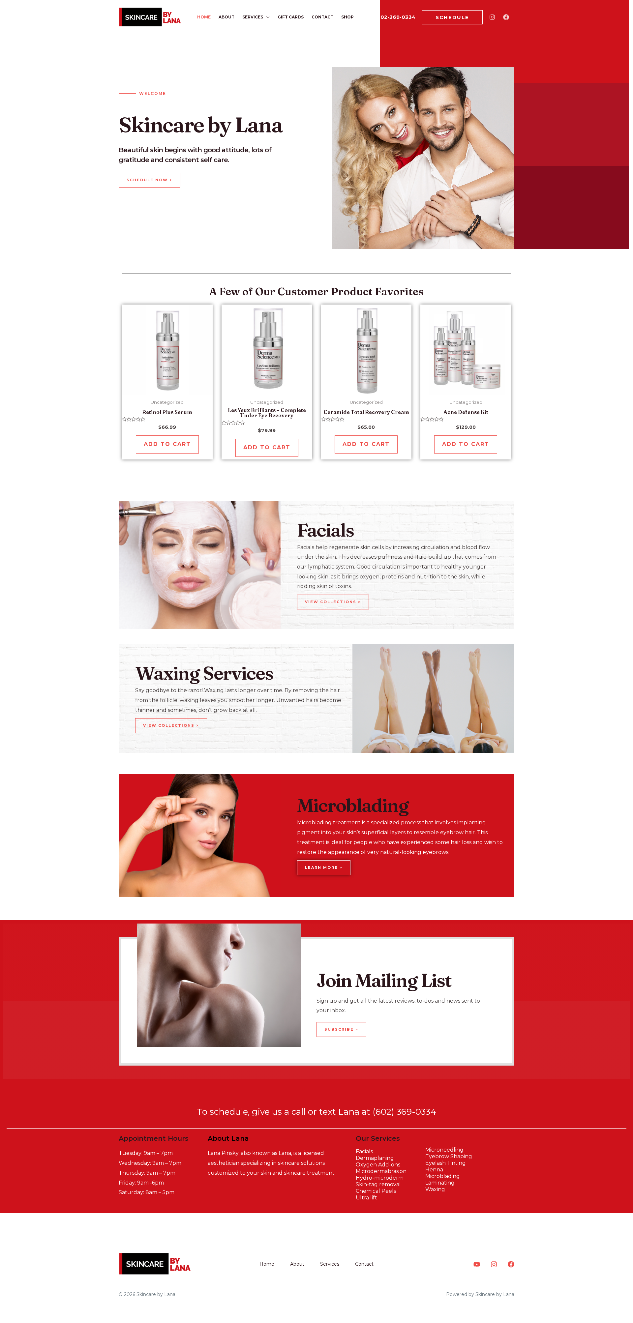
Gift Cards (291, 17)
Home (204, 17)
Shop (347, 17)
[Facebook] (506, 17)
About (226, 17)
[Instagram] (492, 17)
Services (252, 17)
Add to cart (167, 444)
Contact (322, 17)
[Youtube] (476, 1264)
